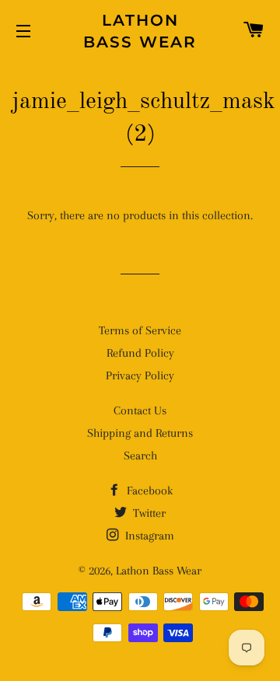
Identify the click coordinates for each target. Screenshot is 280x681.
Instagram (148, 536)
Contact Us (140, 410)
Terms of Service (140, 330)
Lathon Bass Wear (140, 31)
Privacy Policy (140, 375)
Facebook (148, 491)
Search (140, 456)
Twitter (148, 513)
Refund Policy (140, 353)
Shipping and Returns (140, 433)
